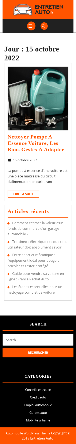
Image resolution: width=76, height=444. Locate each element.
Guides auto (38, 412)
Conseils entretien (38, 389)
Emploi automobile (38, 405)
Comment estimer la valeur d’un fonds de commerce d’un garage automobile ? (35, 228)
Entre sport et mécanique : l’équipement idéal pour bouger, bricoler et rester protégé (33, 260)
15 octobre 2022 (25, 160)
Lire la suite (26, 195)
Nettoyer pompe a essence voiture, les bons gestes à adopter (36, 143)
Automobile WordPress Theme (28, 433)
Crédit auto (38, 397)
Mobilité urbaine (38, 420)
